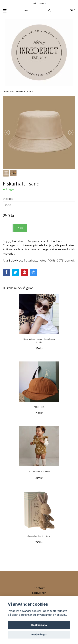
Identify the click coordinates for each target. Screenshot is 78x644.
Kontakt (39, 588)
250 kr (39, 348)
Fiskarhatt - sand (25, 91)
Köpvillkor (39, 592)
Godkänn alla (39, 625)
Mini (13, 91)
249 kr (39, 542)
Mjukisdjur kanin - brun (39, 536)
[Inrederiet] (39, 52)
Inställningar (39, 634)
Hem (6, 91)
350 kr (39, 477)
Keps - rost (39, 406)
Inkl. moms (39, 3)
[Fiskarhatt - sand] (39, 132)
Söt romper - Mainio (39, 471)
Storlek (8, 198)
